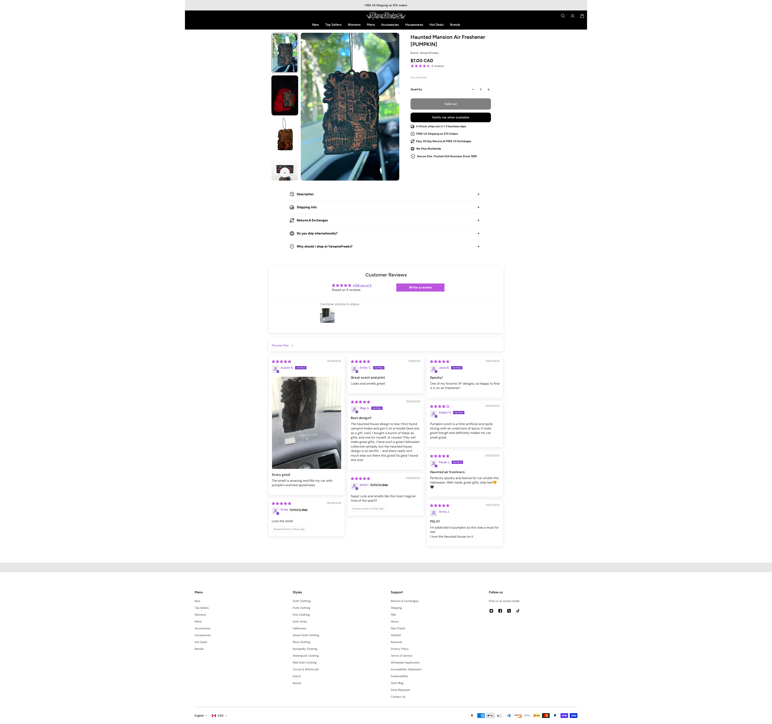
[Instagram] (491, 610)
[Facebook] (500, 610)
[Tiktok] (517, 610)
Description (305, 194)
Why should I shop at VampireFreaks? (324, 246)
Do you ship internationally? (317, 233)
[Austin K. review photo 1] (306, 423)
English (199, 715)
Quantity (416, 89)
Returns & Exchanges (312, 220)
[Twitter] (509, 610)
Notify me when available (450, 117)
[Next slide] (285, 172)
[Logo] (386, 15)
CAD (221, 715)
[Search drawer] (563, 15)
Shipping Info (307, 207)
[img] (281, 361)
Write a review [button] (420, 287)
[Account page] (572, 15)
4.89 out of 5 (362, 285)
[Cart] (582, 15)
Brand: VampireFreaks (425, 53)
